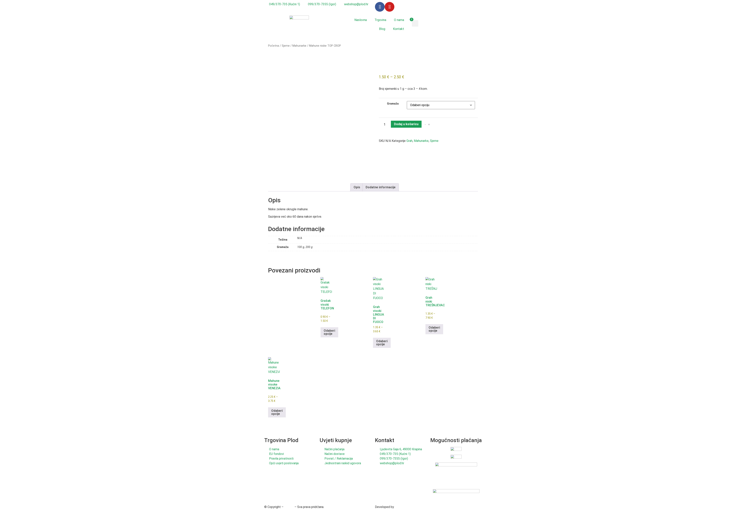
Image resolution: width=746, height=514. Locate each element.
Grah (409, 141)
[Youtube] (389, 7)
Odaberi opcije (329, 332)
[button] (415, 23)
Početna (273, 45)
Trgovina (380, 20)
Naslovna (360, 20)
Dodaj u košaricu (406, 124)
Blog (382, 29)
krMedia (400, 507)
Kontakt (398, 29)
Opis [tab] (357, 187)
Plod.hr (289, 507)
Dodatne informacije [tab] (381, 187)
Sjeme (286, 45)
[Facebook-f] (380, 7)
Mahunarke (299, 45)
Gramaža (393, 103)
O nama (399, 20)
